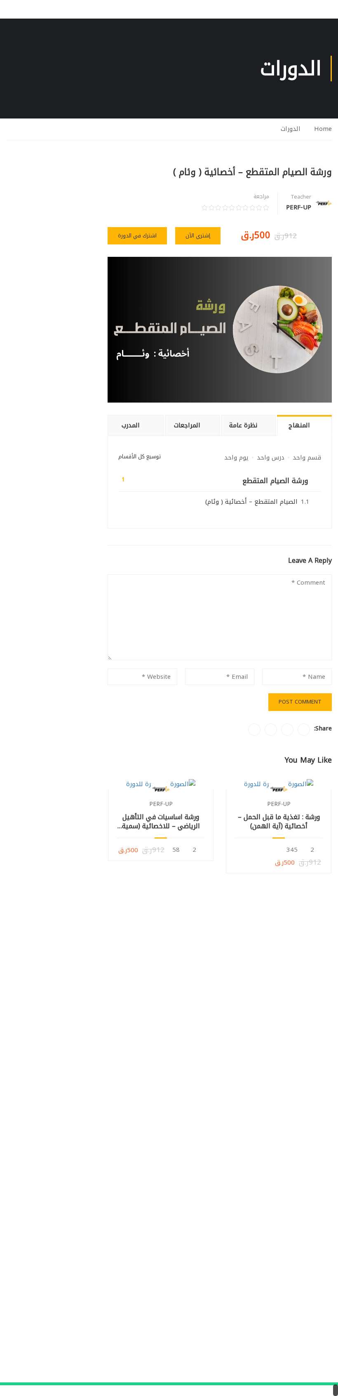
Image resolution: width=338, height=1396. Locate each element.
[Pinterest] (271, 729)
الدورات (290, 129)
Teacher (301, 197)
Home (323, 129)
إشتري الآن (197, 235)
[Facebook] (304, 729)
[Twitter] (287, 729)
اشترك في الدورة (137, 235)
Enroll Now (279, 783)
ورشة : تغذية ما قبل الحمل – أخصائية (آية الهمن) (279, 822)
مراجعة (261, 196)
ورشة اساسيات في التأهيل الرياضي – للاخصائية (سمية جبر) (161, 822)
